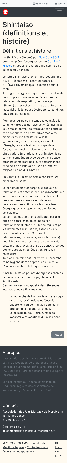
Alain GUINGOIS (48, 57)
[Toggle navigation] (59, 11)
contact (61, 3)
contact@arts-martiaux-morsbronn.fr (30, 430)
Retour (58, 334)
